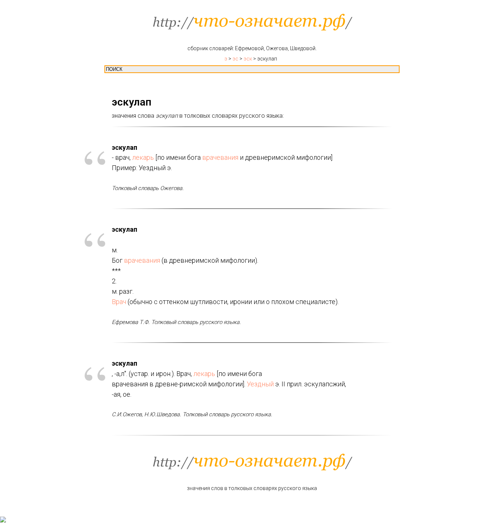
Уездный (260, 384)
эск (248, 59)
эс (235, 59)
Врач (119, 302)
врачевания (220, 157)
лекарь (143, 157)
